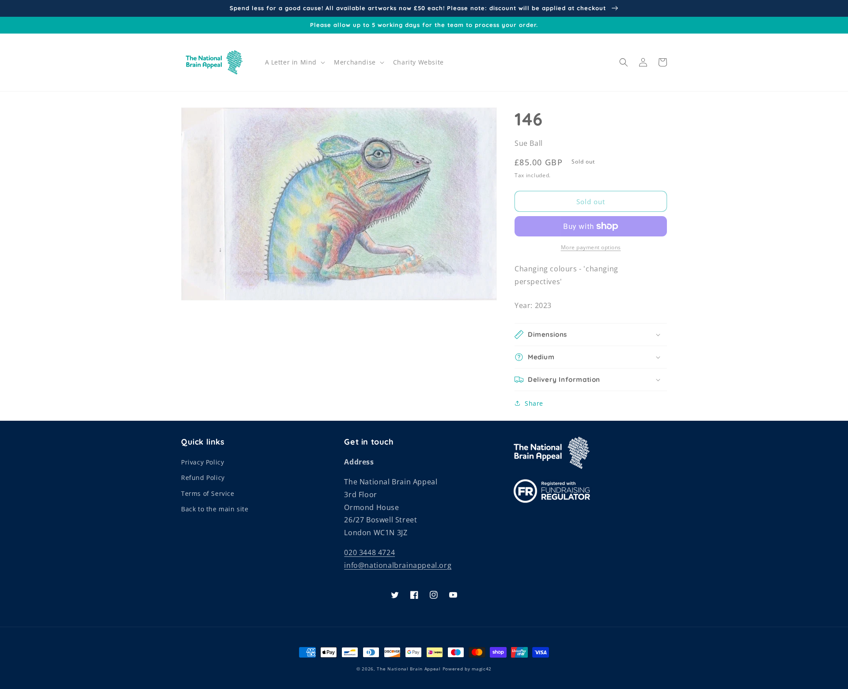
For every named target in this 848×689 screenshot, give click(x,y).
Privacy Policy (202, 462)
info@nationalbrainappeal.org (397, 565)
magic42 (482, 669)
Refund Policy (203, 477)
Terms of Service (208, 493)
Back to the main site (215, 509)
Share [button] (534, 403)
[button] (294, 62)
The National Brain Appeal (409, 669)
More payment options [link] (591, 247)
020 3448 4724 (369, 552)
